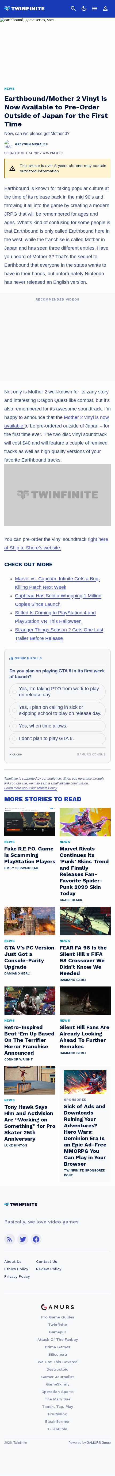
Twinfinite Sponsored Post (84, 1173)
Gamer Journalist (57, 1377)
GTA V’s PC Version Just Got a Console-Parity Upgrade (29, 957)
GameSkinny (57, 1384)
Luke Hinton (15, 1145)
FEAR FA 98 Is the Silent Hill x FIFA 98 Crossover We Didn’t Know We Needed (83, 960)
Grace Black (71, 900)
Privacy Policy (17, 1276)
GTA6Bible (57, 1429)
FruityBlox (57, 1414)
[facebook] (35, 1239)
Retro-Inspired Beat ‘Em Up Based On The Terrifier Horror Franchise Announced (29, 1040)
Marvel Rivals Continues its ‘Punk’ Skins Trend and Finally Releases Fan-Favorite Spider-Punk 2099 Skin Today (84, 871)
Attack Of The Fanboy (57, 1339)
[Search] (73, 8)
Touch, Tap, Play (57, 1406)
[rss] (9, 1239)
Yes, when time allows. (43, 726)
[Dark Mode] (84, 8)
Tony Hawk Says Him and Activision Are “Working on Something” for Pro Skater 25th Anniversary (29, 1123)
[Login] (105, 8)
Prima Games (57, 1347)
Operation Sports (57, 1391)
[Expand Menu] (94, 8)
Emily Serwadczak (21, 868)
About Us (12, 1261)
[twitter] (22, 1239)
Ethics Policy (16, 1269)
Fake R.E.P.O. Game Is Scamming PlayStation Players (29, 855)
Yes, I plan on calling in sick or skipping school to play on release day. (60, 710)
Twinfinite (57, 1324)
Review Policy (48, 1269)
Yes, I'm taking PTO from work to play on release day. (59, 691)
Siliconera (57, 1354)
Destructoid (57, 1369)
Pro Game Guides (57, 1317)
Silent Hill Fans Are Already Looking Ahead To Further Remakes (84, 1037)
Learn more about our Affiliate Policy (30, 788)
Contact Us (46, 1261)
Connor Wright (18, 1059)
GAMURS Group (99, 1443)
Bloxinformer (57, 1421)
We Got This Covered (58, 1362)
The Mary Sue (57, 1399)
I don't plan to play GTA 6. (46, 738)
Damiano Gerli (17, 973)
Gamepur (57, 1332)
